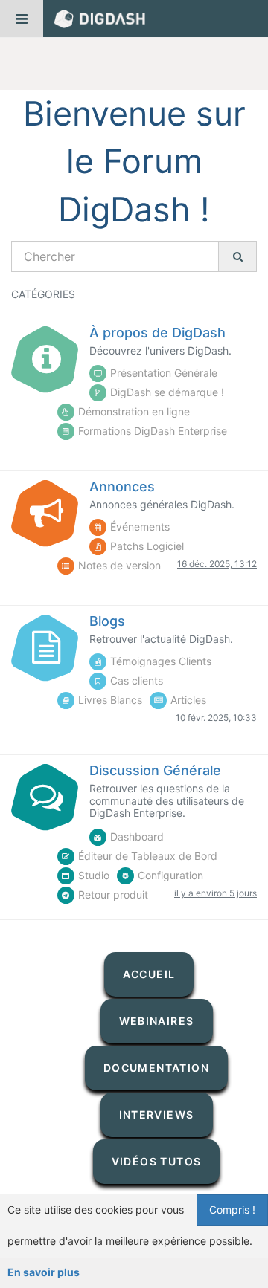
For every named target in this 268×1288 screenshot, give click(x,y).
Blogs (107, 621)
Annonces (122, 486)
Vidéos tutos (157, 1161)
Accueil (149, 974)
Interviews (156, 1114)
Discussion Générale (155, 770)
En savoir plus (43, 1272)
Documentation (156, 1067)
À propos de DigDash (157, 332)
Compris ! (232, 1209)
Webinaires (156, 1020)
